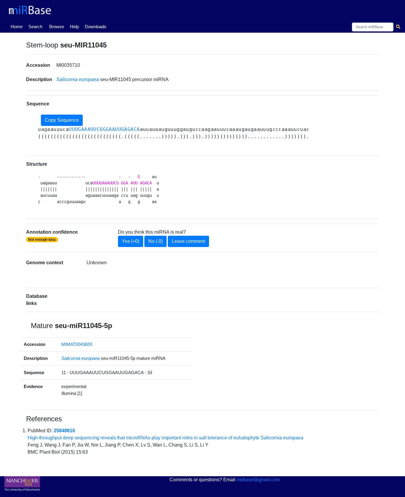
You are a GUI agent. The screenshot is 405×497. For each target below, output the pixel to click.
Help (74, 26)
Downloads (95, 26)
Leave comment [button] (188, 241)
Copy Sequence (62, 120)
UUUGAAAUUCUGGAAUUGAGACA (104, 129)
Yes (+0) (130, 241)
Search (35, 26)
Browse (56, 26)
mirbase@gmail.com (258, 479)
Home (17, 26)
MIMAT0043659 (76, 344)
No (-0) (155, 241)
